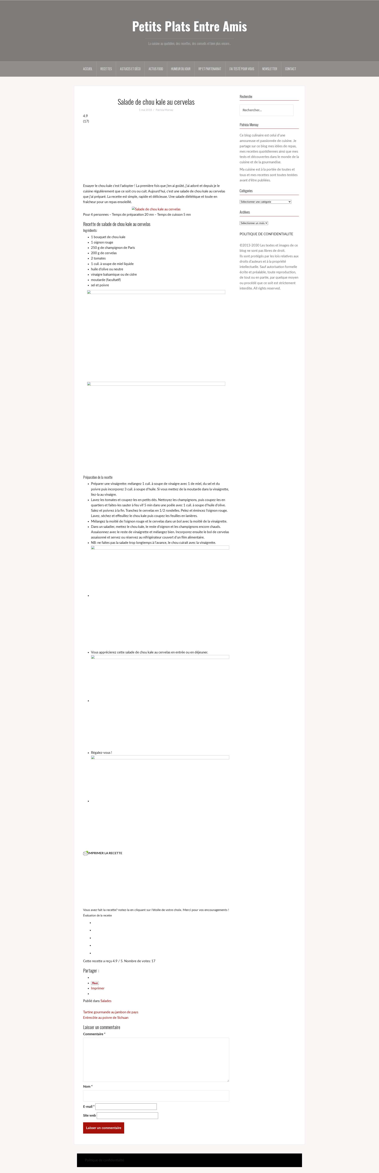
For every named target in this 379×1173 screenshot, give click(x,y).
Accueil (87, 68)
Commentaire (94, 1034)
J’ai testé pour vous (241, 68)
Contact (290, 68)
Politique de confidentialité (104, 1160)
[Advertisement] (156, 153)
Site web (89, 1115)
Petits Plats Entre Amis (189, 26)
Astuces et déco (130, 68)
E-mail (89, 1106)
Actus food (156, 68)
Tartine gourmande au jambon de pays (110, 1012)
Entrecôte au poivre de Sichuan (105, 1017)
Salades (105, 1001)
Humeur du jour (180, 68)
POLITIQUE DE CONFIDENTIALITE (266, 234)
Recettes (106, 68)
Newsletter (269, 68)
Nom (88, 1086)
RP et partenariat (210, 68)
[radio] (160, 922)
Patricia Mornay (164, 110)
